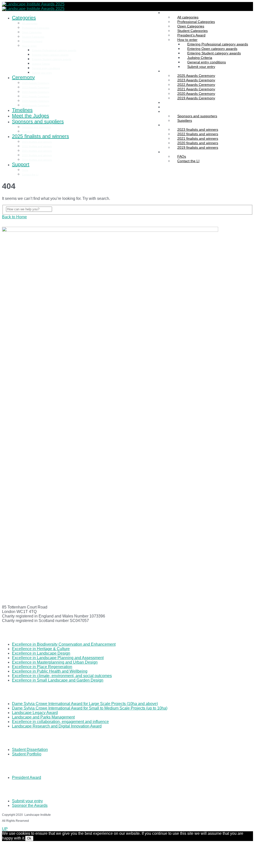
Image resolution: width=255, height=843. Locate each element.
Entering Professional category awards (54, 50)
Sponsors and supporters (197, 116)
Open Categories (32, 32)
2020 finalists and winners (37, 155)
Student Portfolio (26, 754)
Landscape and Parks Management (43, 717)
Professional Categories (35, 27)
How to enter (29, 45)
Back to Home (14, 217)
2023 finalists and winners (37, 141)
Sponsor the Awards (30, 805)
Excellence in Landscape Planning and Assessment (58, 658)
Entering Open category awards (50, 54)
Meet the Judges (175, 107)
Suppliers (27, 131)
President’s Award (32, 41)
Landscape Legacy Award (35, 713)
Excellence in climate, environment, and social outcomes (62, 676)
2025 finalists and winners (182, 125)
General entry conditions (46, 68)
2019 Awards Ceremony (196, 98)
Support (168, 152)
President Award (26, 777)
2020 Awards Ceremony (35, 101)
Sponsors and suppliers (180, 112)
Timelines (169, 103)
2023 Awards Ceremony (35, 87)
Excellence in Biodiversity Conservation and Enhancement (64, 644)
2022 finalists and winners (37, 146)
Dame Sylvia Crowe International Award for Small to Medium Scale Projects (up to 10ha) (89, 708)
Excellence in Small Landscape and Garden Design (57, 680)
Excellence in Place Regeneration (42, 667)
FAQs (25, 170)
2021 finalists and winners (37, 150)
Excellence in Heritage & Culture (41, 649)
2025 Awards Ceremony (35, 83)
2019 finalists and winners (197, 147)
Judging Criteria (41, 63)
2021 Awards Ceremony (35, 96)
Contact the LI (188, 161)
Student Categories (33, 36)
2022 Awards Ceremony (35, 92)
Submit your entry (201, 67)
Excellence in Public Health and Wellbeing (49, 671)
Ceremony (170, 71)
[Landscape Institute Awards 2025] (33, 4)
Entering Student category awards (51, 59)
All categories (29, 23)
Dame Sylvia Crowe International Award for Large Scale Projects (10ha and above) (85, 704)
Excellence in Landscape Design (41, 653)
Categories (171, 13)
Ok (29, 838)
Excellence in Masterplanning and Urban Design (55, 662)
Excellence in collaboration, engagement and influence (60, 722)
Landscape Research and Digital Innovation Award (57, 726)
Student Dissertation (30, 749)
